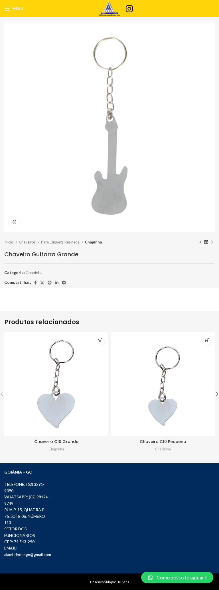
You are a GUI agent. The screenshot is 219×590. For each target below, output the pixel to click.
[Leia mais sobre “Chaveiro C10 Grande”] (100, 340)
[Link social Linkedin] (56, 282)
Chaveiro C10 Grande (56, 441)
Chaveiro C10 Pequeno (163, 441)
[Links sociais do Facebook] (35, 282)
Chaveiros (27, 242)
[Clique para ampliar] (14, 222)
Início (9, 242)
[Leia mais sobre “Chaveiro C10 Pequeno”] (207, 340)
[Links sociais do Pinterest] (49, 282)
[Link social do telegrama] (64, 282)
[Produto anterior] (200, 242)
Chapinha (93, 242)
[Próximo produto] (212, 242)
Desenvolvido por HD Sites (109, 582)
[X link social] (42, 282)
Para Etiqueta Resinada (60, 242)
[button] (177, 577)
